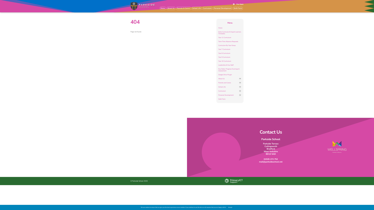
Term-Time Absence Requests (228, 41)
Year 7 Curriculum (224, 49)
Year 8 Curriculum (224, 53)
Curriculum (222, 91)
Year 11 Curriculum (224, 37)
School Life (222, 87)
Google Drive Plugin (225, 75)
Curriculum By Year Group (227, 45)
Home (163, 8)
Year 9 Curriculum (224, 57)
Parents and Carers (224, 83)
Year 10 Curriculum (224, 61)
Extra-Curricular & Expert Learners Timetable (229, 33)
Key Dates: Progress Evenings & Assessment (228, 70)
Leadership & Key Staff (226, 65)
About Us (221, 79)
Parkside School (137, 181)
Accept (230, 207)
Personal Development (226, 95)
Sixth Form (238, 8)
